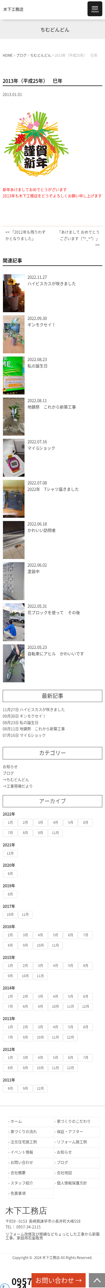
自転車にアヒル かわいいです (55, 654)
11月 (55, 832)
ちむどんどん (17, 780)
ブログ (8, 773)
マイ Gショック (41, 448)
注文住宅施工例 (23, 1142)
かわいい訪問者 (41, 530)
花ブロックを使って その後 (53, 613)
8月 (25, 832)
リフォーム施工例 (72, 1142)
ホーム (16, 1121)
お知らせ (10, 767)
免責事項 (18, 1193)
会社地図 (64, 1173)
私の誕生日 (37, 366)
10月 (10, 914)
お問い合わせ (21, 1162)
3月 (40, 822)
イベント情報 (21, 1152)
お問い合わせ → (58, 1280)
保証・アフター (70, 1132)
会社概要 (18, 1173)
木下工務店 (13, 9)
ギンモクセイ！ (41, 325)
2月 (25, 822)
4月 (55, 822)
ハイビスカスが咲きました (51, 284)
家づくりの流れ (23, 1132)
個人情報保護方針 (72, 1183)
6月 (85, 822)
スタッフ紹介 (21, 1183)
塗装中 (33, 571)
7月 (10, 832)
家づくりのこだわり (74, 1121)
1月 (10, 822)
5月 (70, 822)
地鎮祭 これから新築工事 (51, 407)
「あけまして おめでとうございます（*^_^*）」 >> (78, 238)
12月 (10, 853)
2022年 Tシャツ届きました (53, 489)
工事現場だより (19, 786)
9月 (40, 832)
